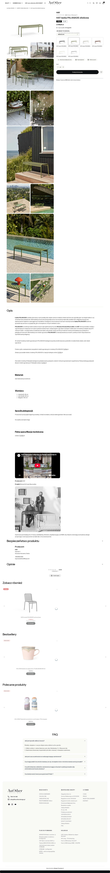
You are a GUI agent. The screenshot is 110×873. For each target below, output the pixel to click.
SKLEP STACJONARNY (89, 798)
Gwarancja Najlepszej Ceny (68, 803)
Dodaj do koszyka (77, 72)
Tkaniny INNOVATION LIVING (46, 843)
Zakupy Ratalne (65, 807)
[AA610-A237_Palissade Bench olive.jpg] (30, 26)
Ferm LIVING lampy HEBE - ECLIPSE (70, 843)
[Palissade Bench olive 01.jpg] (30, 243)
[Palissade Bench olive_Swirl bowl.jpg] (18, 108)
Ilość (57, 64)
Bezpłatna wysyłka (66, 805)
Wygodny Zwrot (65, 794)
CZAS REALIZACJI (66, 814)
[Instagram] (12, 804)
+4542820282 (19, 556)
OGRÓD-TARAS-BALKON (22, 8)
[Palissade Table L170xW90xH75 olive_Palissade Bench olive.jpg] (18, 50)
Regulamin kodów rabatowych (69, 801)
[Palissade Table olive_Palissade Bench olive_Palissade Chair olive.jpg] (42, 198)
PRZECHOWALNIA (44, 803)
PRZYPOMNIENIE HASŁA (45, 801)
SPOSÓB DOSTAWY (66, 816)
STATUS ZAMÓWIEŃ (44, 794)
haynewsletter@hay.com (22, 558)
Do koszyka (30, 623)
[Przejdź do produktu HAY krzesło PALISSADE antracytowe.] (31, 602)
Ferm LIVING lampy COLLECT (69, 840)
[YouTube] (15, 804)
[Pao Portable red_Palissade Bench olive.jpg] (18, 288)
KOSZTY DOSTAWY (66, 821)
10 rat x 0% (64, 810)
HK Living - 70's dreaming (67, 838)
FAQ (62, 825)
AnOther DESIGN (10, 8)
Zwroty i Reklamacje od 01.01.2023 (70, 796)
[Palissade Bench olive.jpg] (30, 154)
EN (90, 3)
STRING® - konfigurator (45, 849)
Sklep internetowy (54, 868)
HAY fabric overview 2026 (46, 840)
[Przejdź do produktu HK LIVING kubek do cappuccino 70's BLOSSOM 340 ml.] (31, 653)
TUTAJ (65, 349)
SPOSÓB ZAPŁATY (66, 819)
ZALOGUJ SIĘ (42, 796)
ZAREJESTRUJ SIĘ (44, 798)
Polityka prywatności (66, 812)
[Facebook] (9, 804)
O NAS (84, 794)
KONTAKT (85, 801)
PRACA (85, 796)
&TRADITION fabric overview (47, 834)
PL (87, 3)
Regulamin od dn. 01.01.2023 (68, 798)
